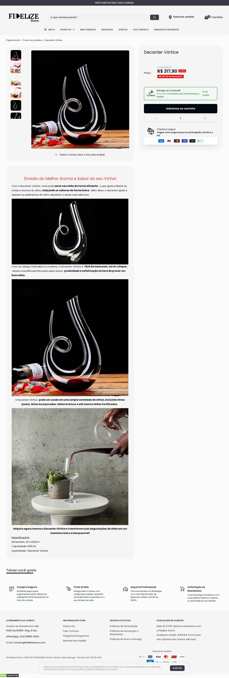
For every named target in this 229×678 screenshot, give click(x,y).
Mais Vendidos (88, 29)
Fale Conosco (140, 29)
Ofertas (123, 29)
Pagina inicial (13, 40)
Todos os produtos (32, 40)
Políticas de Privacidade (124, 626)
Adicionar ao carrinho (180, 108)
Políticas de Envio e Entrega (126, 639)
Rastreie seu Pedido (74, 640)
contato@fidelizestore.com (29, 642)
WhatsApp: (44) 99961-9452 (22, 636)
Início (51, 29)
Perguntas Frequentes (166, 29)
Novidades (107, 29)
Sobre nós (69, 626)
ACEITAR (177, 668)
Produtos (65, 29)
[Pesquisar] (154, 17)
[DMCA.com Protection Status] (9, 675)
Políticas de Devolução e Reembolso (124, 632)
